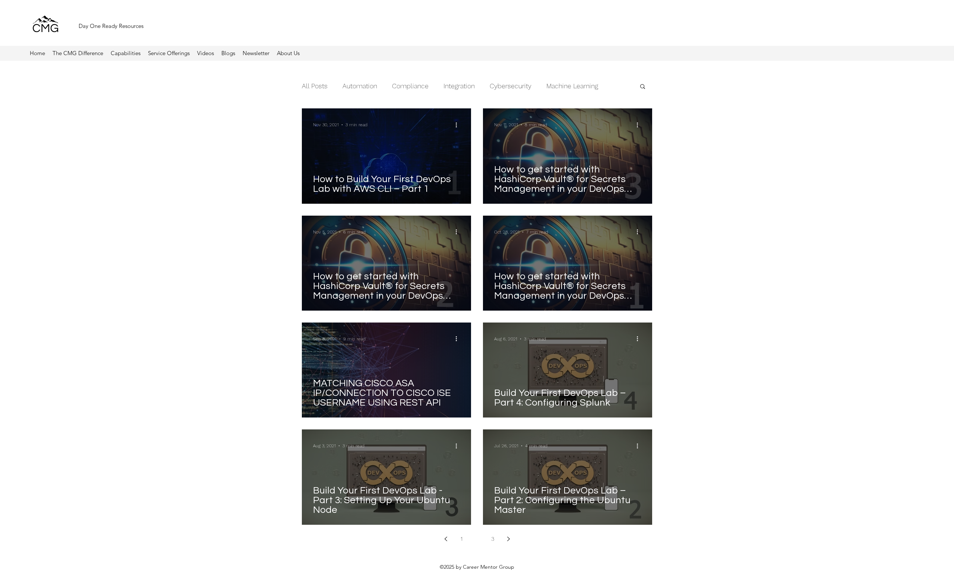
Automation (359, 86)
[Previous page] (445, 539)
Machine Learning (572, 86)
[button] (256, 53)
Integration (459, 86)
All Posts (315, 86)
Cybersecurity (510, 86)
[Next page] (508, 539)
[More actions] (458, 124)
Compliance (410, 86)
